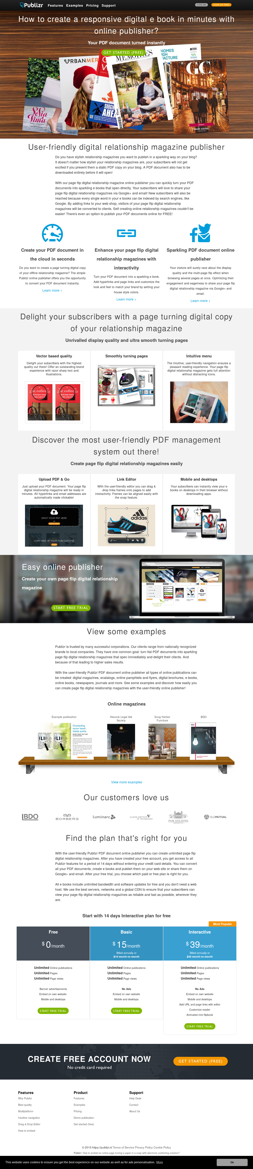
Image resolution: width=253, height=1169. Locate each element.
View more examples (126, 781)
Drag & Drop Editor (29, 1124)
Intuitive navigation (29, 1117)
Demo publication (84, 1117)
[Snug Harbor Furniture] (162, 741)
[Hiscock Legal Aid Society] (121, 741)
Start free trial (71, 608)
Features (55, 5)
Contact (133, 1105)
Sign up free (221, 5)
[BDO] (204, 741)
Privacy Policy (144, 1147)
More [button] (159, 1162)
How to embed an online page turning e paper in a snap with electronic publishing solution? (131, 1153)
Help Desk (135, 1098)
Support (109, 5)
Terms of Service (123, 1147)
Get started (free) (124, 53)
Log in (201, 5)
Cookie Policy (162, 1147)
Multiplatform (25, 1111)
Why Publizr (25, 1098)
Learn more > (52, 290)
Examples (74, 5)
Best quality (25, 1105)
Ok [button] (232, 1162)
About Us (134, 1111)
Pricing (92, 5)
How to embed (26, 1130)
